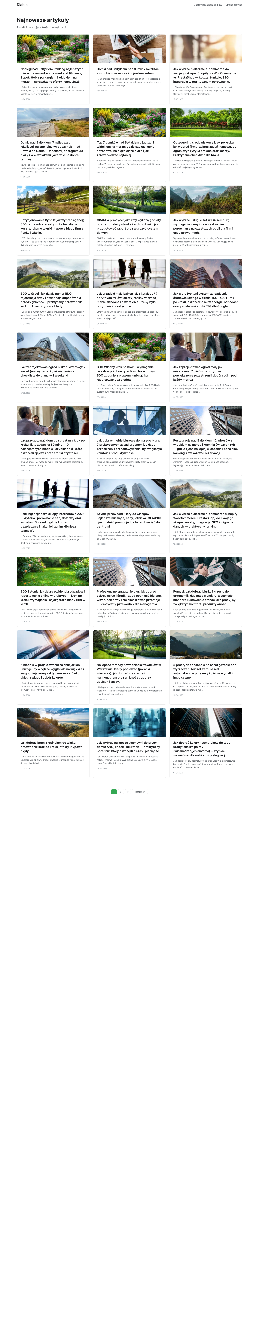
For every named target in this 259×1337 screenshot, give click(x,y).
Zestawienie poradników (208, 4)
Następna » (140, 792)
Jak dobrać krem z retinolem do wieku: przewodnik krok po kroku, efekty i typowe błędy (51, 747)
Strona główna (234, 4)
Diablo (22, 5)
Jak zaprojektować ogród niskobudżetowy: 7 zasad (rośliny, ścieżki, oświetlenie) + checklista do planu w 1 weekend (53, 371)
